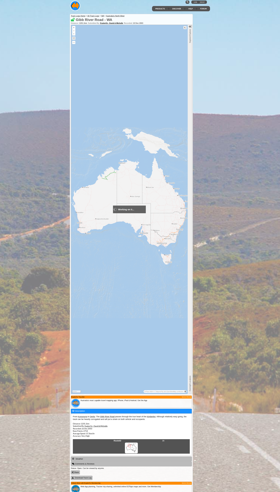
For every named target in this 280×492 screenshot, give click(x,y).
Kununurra (82, 417)
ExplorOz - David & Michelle (111, 23)
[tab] (131, 411)
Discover (176, 9)
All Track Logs (93, 16)
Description (80, 411)
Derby (92, 417)
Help (190, 9)
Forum (203, 9)
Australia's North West (115, 16)
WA (102, 16)
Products (160, 9)
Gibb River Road (107, 417)
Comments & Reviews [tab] (84, 464)
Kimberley (151, 417)
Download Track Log (83, 478)
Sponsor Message (187, 397)
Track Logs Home (78, 16)
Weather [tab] (79, 459)
